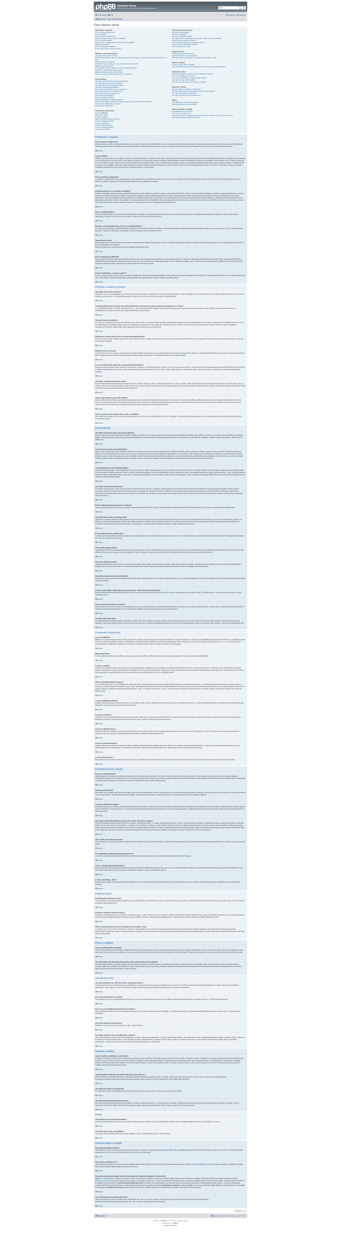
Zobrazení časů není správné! (105, 62)
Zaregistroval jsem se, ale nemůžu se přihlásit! (110, 38)
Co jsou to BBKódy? (101, 113)
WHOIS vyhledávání (102, 1181)
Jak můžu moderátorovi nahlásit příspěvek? (109, 99)
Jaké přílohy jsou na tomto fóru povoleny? (185, 102)
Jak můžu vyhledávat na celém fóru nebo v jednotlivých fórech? (192, 74)
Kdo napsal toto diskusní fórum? (182, 111)
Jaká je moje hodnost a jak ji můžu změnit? (109, 72)
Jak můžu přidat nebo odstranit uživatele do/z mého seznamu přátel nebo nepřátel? (199, 67)
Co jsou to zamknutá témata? (104, 127)
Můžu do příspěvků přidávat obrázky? (107, 119)
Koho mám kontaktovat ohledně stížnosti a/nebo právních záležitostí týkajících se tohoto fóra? (202, 115)
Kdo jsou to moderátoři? (179, 34)
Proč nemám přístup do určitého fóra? (107, 93)
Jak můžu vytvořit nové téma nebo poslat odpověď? (112, 81)
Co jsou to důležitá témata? (104, 125)
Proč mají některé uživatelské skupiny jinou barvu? (188, 42)
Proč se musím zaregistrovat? (105, 32)
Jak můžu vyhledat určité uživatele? (183, 80)
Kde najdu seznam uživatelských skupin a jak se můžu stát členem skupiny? (197, 38)
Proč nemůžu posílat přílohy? (104, 95)
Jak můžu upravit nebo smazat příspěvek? (109, 83)
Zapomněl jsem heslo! (102, 44)
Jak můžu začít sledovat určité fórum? (184, 93)
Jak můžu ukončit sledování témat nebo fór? (186, 95)
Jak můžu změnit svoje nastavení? (106, 55)
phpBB (182, 355)
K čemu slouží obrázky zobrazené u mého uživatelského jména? (116, 68)
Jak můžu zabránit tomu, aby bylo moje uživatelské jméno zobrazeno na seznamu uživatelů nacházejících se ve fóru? (131, 58)
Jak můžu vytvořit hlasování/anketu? (107, 87)
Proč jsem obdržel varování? (104, 97)
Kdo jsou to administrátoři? (180, 32)
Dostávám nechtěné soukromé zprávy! (184, 55)
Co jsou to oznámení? (102, 123)
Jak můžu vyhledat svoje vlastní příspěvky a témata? (189, 82)
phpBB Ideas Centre (205, 1164)
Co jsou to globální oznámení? (105, 121)
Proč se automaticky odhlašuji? (105, 46)
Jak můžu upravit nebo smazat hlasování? (109, 91)
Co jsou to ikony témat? (102, 129)
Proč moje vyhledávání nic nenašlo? (183, 76)
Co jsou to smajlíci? (101, 117)
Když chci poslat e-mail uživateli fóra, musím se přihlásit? (113, 74)
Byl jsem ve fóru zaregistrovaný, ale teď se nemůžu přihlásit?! (115, 42)
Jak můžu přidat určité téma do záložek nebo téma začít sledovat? (193, 91)
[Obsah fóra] (105, 6)
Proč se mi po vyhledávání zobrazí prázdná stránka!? (189, 78)
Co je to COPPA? (100, 34)
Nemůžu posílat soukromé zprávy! (183, 53)
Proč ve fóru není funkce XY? (181, 113)
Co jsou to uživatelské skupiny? (182, 36)
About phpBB (141, 1152)
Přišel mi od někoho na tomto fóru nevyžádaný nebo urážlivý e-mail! (194, 57)
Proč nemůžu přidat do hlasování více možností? (111, 89)
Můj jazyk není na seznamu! (104, 66)
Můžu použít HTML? (101, 115)
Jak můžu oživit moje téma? (104, 106)
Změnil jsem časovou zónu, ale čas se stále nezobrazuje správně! (116, 64)
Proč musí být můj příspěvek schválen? (108, 104)
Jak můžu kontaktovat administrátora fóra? (186, 117)
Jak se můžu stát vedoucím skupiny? (184, 40)
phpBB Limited (172, 1150)
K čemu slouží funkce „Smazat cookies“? (108, 48)
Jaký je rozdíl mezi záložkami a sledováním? (186, 89)
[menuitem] (110, 15)
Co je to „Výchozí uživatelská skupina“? (185, 44)
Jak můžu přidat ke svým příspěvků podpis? (109, 85)
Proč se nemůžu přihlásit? (103, 40)
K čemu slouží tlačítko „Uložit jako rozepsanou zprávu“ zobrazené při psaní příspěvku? (123, 101)
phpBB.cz (176, 1223)
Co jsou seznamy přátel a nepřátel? (183, 65)
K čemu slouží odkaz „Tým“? (181, 46)
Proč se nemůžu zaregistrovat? (105, 36)
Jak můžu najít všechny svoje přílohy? (184, 104)
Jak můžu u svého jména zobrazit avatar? (108, 70)
